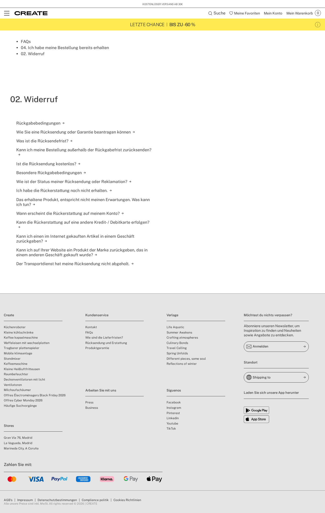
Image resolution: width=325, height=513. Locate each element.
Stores (9, 426)
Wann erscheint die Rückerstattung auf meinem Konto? (68, 213)
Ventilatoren (13, 385)
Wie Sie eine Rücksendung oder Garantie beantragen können (73, 132)
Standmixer (12, 358)
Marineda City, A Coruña (21, 448)
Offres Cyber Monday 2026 (23, 400)
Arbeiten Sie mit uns (100, 390)
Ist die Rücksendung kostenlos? (46, 163)
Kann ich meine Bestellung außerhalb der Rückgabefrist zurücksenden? (83, 149)
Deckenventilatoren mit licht (24, 379)
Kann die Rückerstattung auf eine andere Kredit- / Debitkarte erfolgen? (82, 222)
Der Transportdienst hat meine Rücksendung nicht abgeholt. (72, 263)
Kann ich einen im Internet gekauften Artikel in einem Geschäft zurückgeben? (75, 239)
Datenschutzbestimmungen (57, 500)
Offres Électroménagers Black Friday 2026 (35, 395)
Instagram (174, 408)
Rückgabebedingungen (38, 123)
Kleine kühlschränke (19, 332)
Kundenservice (96, 315)
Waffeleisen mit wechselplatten (27, 343)
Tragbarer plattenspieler (21, 348)
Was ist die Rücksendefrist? (42, 141)
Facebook (174, 402)
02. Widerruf (32, 53)
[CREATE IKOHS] (31, 13)
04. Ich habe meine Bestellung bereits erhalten (65, 47)
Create (9, 315)
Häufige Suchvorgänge (20, 406)
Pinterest (173, 413)
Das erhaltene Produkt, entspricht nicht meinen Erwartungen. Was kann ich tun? (83, 202)
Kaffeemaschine (15, 364)
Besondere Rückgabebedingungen (49, 172)
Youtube (172, 423)
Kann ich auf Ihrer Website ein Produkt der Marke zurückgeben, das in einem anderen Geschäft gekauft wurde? (82, 252)
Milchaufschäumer (17, 390)
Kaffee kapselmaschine (21, 337)
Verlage (172, 315)
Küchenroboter (15, 327)
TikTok (171, 428)
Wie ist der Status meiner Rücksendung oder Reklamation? (71, 181)
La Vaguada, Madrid (18, 443)
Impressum (25, 500)
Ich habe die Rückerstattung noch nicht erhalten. (62, 190)
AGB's (8, 500)
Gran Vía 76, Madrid (18, 438)
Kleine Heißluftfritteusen (22, 369)
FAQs (26, 41)
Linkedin (173, 418)
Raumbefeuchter (16, 374)
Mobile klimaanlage (18, 353)
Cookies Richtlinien (127, 500)
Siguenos (174, 390)
